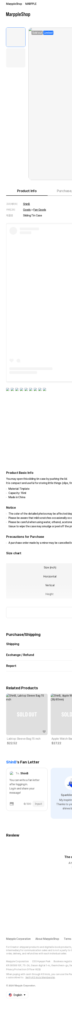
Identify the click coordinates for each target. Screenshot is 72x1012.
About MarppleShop (47, 938)
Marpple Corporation (18, 938)
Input (38, 803)
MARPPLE (31, 3)
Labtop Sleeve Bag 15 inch (24, 738)
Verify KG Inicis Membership (40, 977)
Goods (27, 209)
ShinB (26, 204)
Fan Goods (39, 209)
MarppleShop (14, 3)
